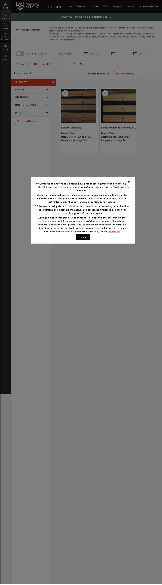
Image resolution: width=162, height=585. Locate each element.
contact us (114, 231)
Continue (83, 237)
